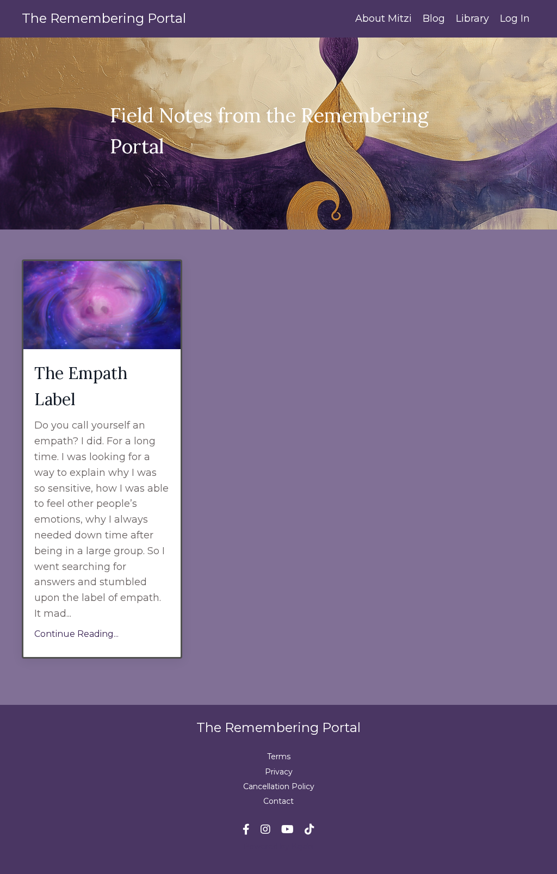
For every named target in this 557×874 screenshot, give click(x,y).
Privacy (279, 772)
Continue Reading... (76, 634)
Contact (278, 801)
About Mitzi (383, 18)
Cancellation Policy (278, 786)
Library (472, 18)
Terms (278, 756)
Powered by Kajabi (278, 846)
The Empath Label (80, 386)
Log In (515, 18)
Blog (434, 18)
